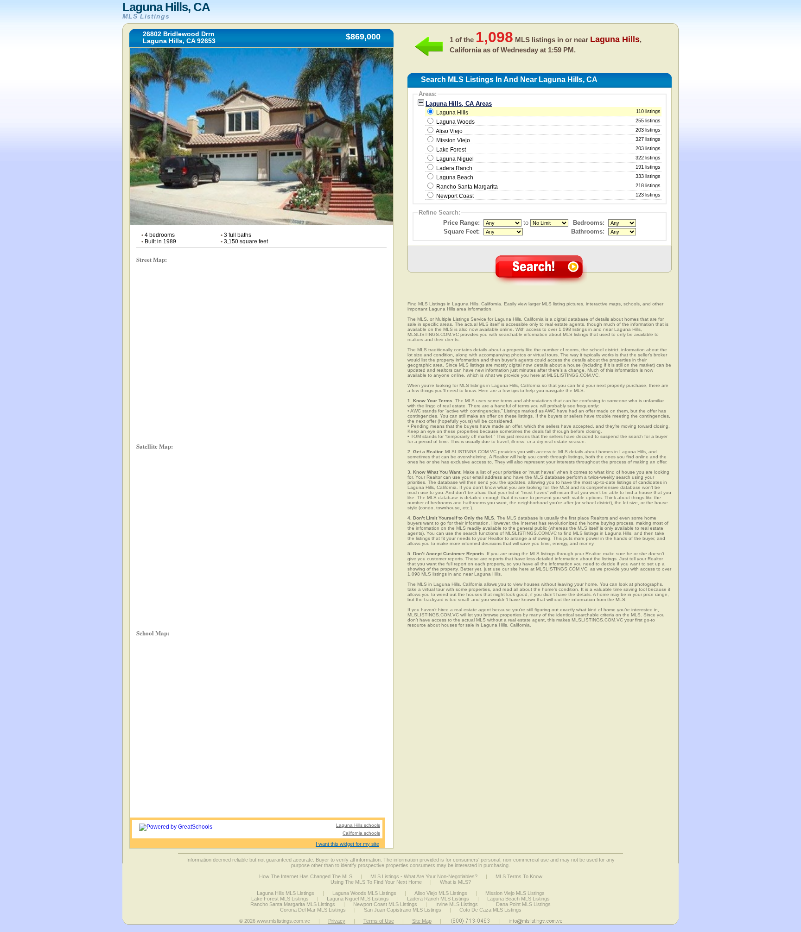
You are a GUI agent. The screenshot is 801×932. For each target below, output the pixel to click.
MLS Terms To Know (519, 876)
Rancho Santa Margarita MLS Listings (292, 904)
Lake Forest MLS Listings (280, 898)
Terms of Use (378, 921)
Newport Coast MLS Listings (385, 904)
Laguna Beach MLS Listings (518, 898)
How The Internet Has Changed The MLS (305, 876)
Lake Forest (451, 149)
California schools (361, 833)
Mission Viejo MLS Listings (515, 893)
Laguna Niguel (455, 159)
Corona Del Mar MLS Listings (313, 910)
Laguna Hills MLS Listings (285, 893)
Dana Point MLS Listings (523, 904)
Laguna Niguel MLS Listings (358, 898)
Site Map (422, 921)
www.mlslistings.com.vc (283, 921)
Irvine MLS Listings (456, 904)
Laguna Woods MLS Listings (364, 893)
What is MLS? (455, 882)
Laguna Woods (455, 122)
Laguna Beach (454, 177)
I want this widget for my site (347, 844)
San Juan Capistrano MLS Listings (402, 910)
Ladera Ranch (454, 168)
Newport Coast (455, 196)
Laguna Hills (548, 112)
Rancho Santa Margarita (467, 187)
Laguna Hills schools (358, 825)
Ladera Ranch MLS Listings (438, 898)
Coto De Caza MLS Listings (490, 910)
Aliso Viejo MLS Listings (440, 893)
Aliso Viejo (449, 131)
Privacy (336, 921)
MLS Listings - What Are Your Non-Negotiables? (423, 876)
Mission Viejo (453, 140)
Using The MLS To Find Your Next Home (376, 882)
